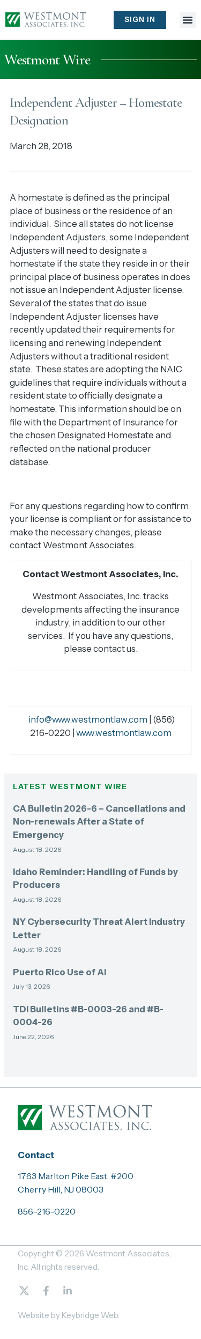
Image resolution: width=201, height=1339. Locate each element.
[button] (188, 20)
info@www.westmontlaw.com (87, 719)
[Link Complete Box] (100, 832)
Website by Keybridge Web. (69, 1315)
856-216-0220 (47, 1211)
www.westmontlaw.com (124, 732)
